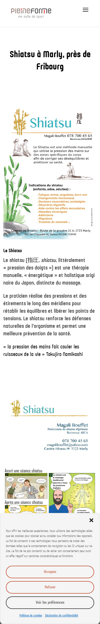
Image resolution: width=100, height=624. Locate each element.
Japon (27, 283)
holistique (74, 275)
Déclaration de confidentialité (61, 615)
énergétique (40, 275)
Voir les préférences (50, 603)
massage (71, 283)
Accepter (50, 572)
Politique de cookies (30, 615)
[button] (91, 520)
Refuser (50, 587)
